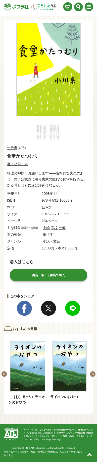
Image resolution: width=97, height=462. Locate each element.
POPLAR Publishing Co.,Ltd (39, 448)
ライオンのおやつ (64, 397)
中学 (46, 228)
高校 (54, 228)
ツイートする (48, 308)
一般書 (12, 148)
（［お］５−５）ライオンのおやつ (26, 399)
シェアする (24, 308)
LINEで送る (72, 308)
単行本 (48, 234)
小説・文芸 (51, 241)
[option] (28, 373)
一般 (62, 228)
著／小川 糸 (17, 164)
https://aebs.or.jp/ (54, 439)
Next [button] (93, 374)
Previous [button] (4, 374)
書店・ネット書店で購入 (48, 275)
